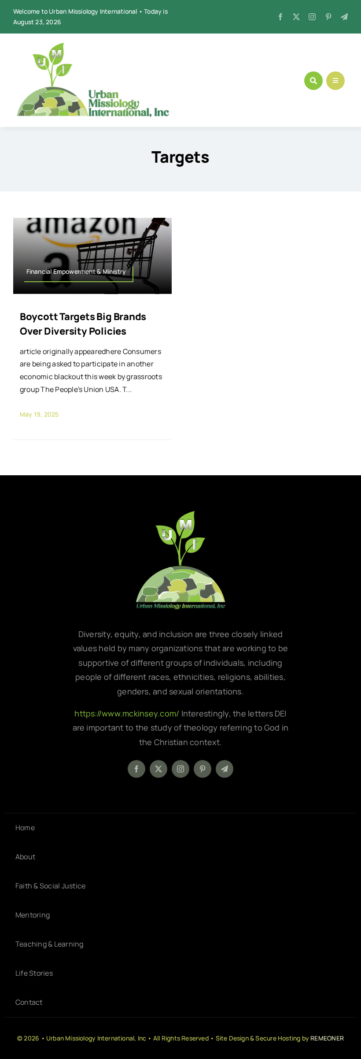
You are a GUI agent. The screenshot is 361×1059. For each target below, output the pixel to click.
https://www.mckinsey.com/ (127, 713)
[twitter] (296, 16)
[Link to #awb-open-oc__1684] (335, 80)
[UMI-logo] (180, 514)
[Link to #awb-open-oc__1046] (313, 80)
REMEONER (327, 1038)
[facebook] (280, 16)
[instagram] (312, 16)
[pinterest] (328, 16)
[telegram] (344, 16)
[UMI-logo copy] (92, 46)
